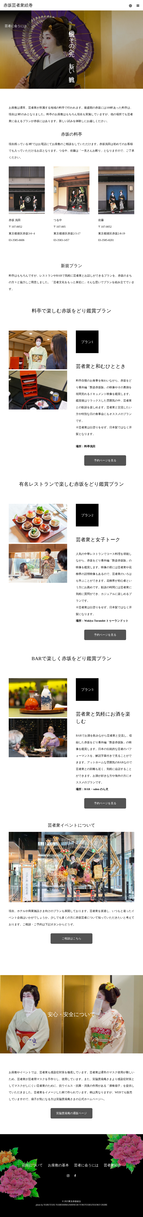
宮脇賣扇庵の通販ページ (71, 1113)
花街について (32, 1165)
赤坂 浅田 (15, 220)
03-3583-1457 (61, 240)
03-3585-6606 (16, 240)
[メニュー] (138, 5)
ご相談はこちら (71, 938)
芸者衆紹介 (112, 1165)
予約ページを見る (105, 460)
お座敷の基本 (58, 1165)
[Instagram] (68, 1175)
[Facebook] (75, 1175)
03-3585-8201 (106, 240)
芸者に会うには (86, 1165)
